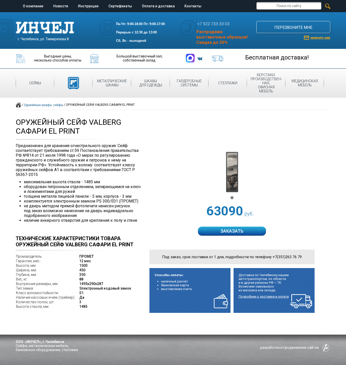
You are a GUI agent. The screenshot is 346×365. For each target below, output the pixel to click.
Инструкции (88, 6)
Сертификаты (120, 6)
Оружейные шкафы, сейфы (43, 105)
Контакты (192, 6)
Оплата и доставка (158, 6)
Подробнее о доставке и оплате (264, 296)
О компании (33, 6)
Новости (60, 6)
